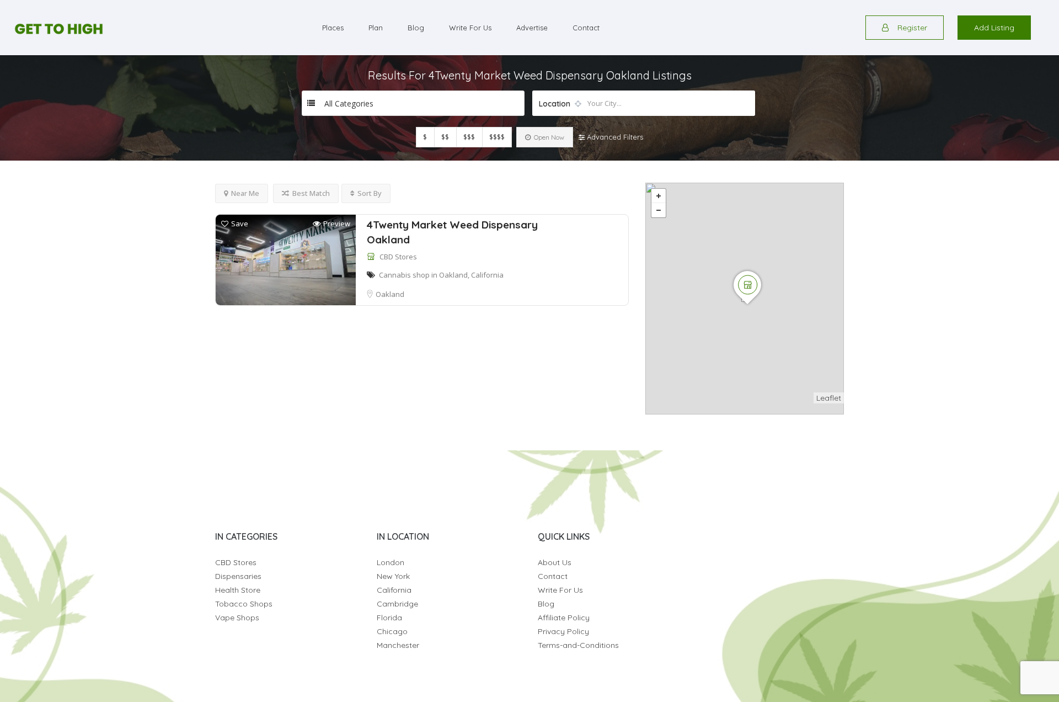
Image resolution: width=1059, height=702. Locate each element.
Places (333, 27)
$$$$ (497, 137)
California (394, 590)
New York (393, 576)
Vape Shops (237, 618)
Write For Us (470, 27)
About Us (554, 562)
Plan (375, 27)
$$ (445, 137)
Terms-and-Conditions (578, 645)
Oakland (390, 294)
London (390, 562)
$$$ (469, 137)
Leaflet (828, 398)
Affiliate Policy (564, 618)
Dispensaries (238, 576)
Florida (389, 618)
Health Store (237, 590)
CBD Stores (398, 257)
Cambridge (397, 604)
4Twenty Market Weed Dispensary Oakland (452, 232)
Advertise (532, 27)
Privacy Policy (563, 631)
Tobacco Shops (243, 604)
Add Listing (994, 28)
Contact (586, 27)
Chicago (392, 631)
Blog (416, 27)
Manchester (398, 645)
